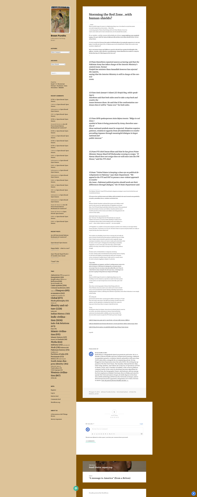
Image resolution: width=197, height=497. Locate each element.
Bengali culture (57, 279)
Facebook (60, 86)
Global (57, 298)
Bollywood (56, 281)
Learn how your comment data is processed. (117, 437)
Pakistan (64, 347)
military (57, 345)
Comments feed (56, 399)
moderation (66, 345)
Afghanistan (56, 275)
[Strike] (99, 434)
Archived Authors (123, 392)
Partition (54, 352)
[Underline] (97, 434)
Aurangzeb (66, 275)
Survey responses (56, 419)
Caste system (59, 285)
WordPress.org (55, 402)
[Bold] (92, 434)
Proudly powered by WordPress (98, 493)
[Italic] (95, 434)
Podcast (53, 86)
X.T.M (52, 99)
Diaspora (63, 290)
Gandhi (54, 295)
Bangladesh (57, 277)
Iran (54, 329)
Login (141, 424)
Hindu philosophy (60, 301)
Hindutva (53, 303)
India (54, 311)
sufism (53, 366)
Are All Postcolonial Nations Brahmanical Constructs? (59, 126)
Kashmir (62, 339)
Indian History (60, 313)
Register (53, 390)
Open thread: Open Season (59, 242)
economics (58, 293)
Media (56, 342)
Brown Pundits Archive (108, 392)
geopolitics (61, 295)
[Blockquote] (105, 434)
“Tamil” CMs (55, 261)
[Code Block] (108, 434)
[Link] (110, 434)
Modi (55, 347)
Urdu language (57, 370)
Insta (65, 86)
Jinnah (54, 339)
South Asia (62, 358)
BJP (64, 279)
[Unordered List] (103, 434)
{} (111, 433)
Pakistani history (60, 350)
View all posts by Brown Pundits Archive (114, 380)
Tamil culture (56, 368)
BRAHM (61, 87)
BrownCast (61, 84)
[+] (114, 433)
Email (52, 84)
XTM (53, 378)
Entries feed (54, 396)
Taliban (58, 366)
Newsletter (54, 87)
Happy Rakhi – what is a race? (60, 248)
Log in (53, 393)
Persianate (57, 357)
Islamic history (59, 337)
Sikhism (54, 358)
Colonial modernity (60, 288)
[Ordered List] (101, 434)
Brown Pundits (58, 35)
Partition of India (59, 354)
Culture (53, 290)
